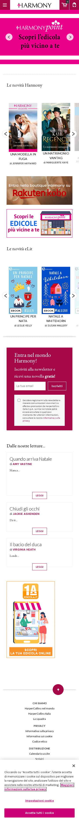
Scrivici (39, 759)
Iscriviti (57, 386)
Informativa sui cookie (39, 736)
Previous (5, 133)
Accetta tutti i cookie (39, 812)
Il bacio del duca (25, 544)
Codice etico (39, 741)
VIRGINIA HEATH (24, 549)
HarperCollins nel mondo (39, 708)
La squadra (39, 718)
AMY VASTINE (22, 464)
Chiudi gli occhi (25, 508)
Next (73, 133)
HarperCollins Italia (39, 713)
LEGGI (39, 495)
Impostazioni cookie (39, 800)
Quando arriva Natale (31, 459)
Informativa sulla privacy (39, 731)
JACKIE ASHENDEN (26, 514)
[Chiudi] (74, 766)
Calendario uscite (39, 753)
